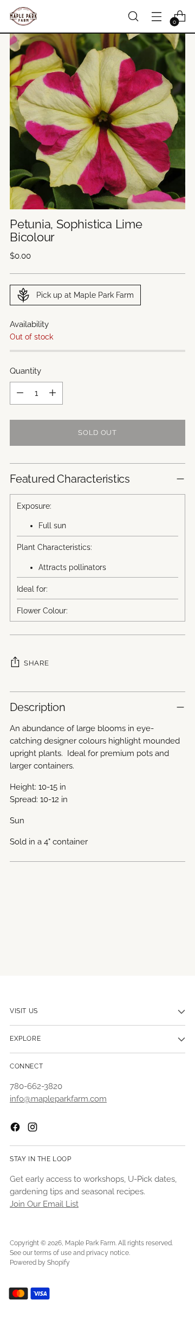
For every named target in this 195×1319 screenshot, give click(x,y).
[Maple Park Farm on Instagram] (33, 1129)
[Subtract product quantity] (20, 393)
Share (36, 662)
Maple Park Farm (90, 1243)
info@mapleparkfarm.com (58, 1099)
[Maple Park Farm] (23, 16)
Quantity (25, 371)
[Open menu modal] (156, 16)
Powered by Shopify (40, 1262)
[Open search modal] (133, 16)
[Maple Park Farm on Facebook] (16, 1129)
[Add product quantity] (52, 393)
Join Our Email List (44, 1204)
